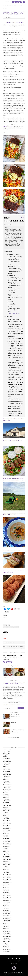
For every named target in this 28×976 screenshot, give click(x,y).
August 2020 (7, 830)
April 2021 (6, 817)
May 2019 (6, 849)
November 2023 (7, 774)
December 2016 (7, 895)
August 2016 (7, 902)
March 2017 (6, 892)
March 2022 (6, 799)
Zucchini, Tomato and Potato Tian (17, 730)
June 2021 (6, 813)
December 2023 (7, 773)
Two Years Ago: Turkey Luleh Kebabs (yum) (12, 440)
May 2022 (6, 796)
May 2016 (6, 907)
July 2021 (6, 812)
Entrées (9, 626)
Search (5, 8)
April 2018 (6, 871)
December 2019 (7, 843)
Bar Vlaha (19, 677)
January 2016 (7, 913)
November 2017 (7, 879)
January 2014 (7, 951)
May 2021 (6, 815)
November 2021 (7, 805)
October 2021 (7, 807)
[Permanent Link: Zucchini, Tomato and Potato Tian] (6, 733)
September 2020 (7, 828)
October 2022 (7, 787)
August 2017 (7, 884)
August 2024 (7, 763)
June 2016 (6, 905)
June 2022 (6, 794)
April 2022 (6, 797)
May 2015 (6, 926)
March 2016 (6, 910)
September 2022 (7, 789)
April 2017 (6, 890)
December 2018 (7, 858)
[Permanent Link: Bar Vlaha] (6, 726)
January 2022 (7, 802)
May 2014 (6, 946)
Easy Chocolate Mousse (8, 677)
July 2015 (6, 923)
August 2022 (7, 791)
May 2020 (6, 835)
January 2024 (7, 771)
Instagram (18, 961)
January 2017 (7, 894)
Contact (19, 5)
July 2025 (6, 755)
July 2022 (6, 792)
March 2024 (6, 768)
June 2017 (6, 887)
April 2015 (6, 928)
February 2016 (7, 912)
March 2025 (6, 756)
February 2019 (7, 854)
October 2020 (7, 827)
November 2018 (7, 859)
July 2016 (6, 903)
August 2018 (7, 864)
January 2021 (7, 822)
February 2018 (7, 874)
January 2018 (7, 876)
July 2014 (6, 943)
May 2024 (6, 764)
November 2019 (7, 845)
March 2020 (6, 838)
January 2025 (7, 760)
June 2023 (6, 778)
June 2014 (6, 944)
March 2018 (6, 872)
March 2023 (6, 781)
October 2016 (7, 899)
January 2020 (7, 841)
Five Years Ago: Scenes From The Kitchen (12, 550)
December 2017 (7, 877)
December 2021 (7, 804)
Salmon (17, 626)
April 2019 (6, 851)
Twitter (19, 958)
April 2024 (6, 766)
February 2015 (7, 931)
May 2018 (6, 869)
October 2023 (7, 776)
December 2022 (7, 784)
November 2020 (7, 825)
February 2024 (7, 769)
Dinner (5, 625)
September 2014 (7, 939)
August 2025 (7, 753)
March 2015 (6, 930)
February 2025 (7, 758)
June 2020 (6, 833)
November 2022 (7, 786)
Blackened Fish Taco (7, 126)
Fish (13, 626)
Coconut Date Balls (9, 643)
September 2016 (7, 900)
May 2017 (6, 889)
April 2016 (6, 908)
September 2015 (7, 920)
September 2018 (7, 863)
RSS (9, 961)
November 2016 (7, 897)
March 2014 (6, 948)
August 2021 (7, 810)
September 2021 (7, 809)
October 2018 (7, 861)
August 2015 (7, 921)
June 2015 (6, 925)
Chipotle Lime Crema (13, 313)
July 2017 (6, 885)
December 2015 (7, 915)
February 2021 (7, 820)
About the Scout (11, 5)
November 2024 (7, 761)
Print (22, 217)
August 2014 (7, 941)
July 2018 (6, 866)
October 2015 (7, 918)
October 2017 (7, 881)
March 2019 (6, 853)
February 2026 (7, 750)
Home (4, 5)
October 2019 (7, 846)
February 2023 (7, 782)
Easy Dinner (6, 626)
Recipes (16, 26)
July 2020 (6, 831)
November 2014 (7, 936)
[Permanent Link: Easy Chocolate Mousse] (6, 718)
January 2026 (7, 751)
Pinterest (14, 963)
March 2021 (6, 818)
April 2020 (6, 836)
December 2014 (7, 935)
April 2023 (6, 779)
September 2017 (7, 882)
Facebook (10, 958)
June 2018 (6, 867)
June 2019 (6, 848)
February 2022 (7, 800)
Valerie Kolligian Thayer (11, 25)
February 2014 (7, 949)
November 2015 (7, 917)
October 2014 (7, 938)
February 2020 (7, 840)
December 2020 (7, 823)
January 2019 (7, 856)
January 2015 (7, 933)
